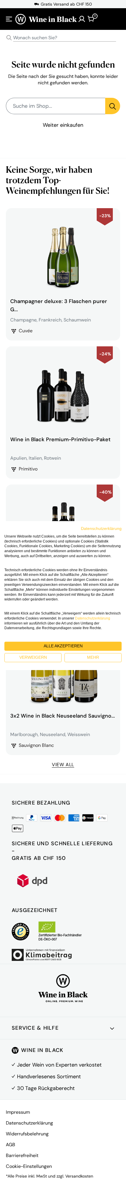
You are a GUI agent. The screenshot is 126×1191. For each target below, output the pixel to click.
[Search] (9, 38)
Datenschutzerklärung (29, 1123)
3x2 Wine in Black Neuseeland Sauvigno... (62, 715)
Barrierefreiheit (22, 1155)
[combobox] (63, 38)
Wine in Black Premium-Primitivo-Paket (60, 439)
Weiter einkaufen (63, 125)
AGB (10, 1145)
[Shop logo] (46, 19)
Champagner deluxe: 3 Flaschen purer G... (58, 305)
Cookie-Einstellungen (29, 1166)
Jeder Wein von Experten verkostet (59, 1064)
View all (63, 765)
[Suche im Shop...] (112, 106)
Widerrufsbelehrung (27, 1134)
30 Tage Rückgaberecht (46, 1088)
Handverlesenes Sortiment (49, 1076)
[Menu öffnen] (9, 19)
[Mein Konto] (81, 19)
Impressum (18, 1112)
